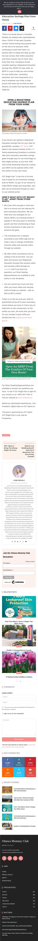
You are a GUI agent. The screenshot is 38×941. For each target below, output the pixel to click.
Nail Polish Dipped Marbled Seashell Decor (14, 929)
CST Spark (24, 146)
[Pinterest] (20, 541)
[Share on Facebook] (4, 28)
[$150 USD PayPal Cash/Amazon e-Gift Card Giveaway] (7, 789)
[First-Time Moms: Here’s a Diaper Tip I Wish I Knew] (19, 607)
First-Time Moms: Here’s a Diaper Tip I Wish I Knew (19, 623)
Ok (19, 11)
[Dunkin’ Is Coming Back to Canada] (19, 635)
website (7, 269)
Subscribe (30, 768)
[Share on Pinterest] (10, 28)
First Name (6, 563)
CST (33, 149)
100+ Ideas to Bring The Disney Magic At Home (10, 448)
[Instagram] (15, 541)
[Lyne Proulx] (19, 471)
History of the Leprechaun (9, 922)
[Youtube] (26, 541)
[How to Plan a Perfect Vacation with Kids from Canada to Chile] (7, 798)
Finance (6, 435)
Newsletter (10, 845)
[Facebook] (12, 541)
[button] (19, 121)
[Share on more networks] (21, 28)
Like (8, 758)
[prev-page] (17, 681)
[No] (35, 7)
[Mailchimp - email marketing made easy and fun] (14, 584)
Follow (19, 758)
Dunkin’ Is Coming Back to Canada (19, 650)
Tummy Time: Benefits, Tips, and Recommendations (17, 926)
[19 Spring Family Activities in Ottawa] (19, 662)
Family (19, 617)
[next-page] (20, 681)
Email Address (8, 570)
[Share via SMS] (16, 28)
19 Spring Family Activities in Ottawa (19, 677)
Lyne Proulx (17, 23)
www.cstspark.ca (25, 398)
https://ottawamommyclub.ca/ (19, 483)
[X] (23, 541)
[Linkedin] (17, 541)
